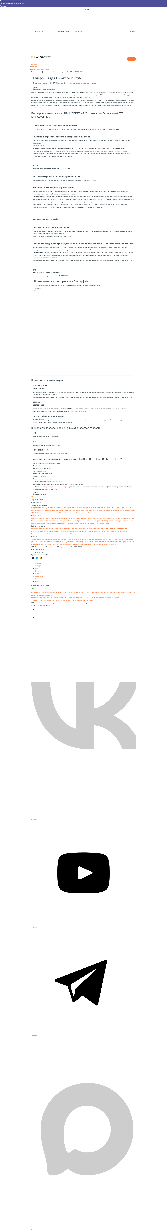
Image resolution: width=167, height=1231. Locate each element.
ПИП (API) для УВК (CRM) (100, 521)
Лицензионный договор (98, 592)
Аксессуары (112, 544)
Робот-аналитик (52, 534)
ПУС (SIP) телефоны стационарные (74, 542)
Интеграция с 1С (93, 523)
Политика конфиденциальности (61, 600)
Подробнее (3, 6)
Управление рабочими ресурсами (57, 521)
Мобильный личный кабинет (59, 510)
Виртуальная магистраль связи (79, 510)
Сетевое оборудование (122, 542)
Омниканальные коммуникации (75, 518)
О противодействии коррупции (83, 600)
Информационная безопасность (57, 539)
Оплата (37, 573)
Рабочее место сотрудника (112, 518)
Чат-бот (45, 529)
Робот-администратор (38, 521)
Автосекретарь (54, 513)
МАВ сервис (80, 508)
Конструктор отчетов (127, 518)
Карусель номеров (90, 508)
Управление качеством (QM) (88, 529)
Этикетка (72, 508)
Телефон (35, 476)
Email (34, 471)
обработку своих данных (55, 481)
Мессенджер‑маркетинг (39, 534)
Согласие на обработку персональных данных (75, 592)
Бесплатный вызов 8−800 (116, 539)
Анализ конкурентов (66, 531)
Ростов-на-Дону (39, 31)
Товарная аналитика (94, 531)
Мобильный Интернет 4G (85, 544)
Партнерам (38, 566)
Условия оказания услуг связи (41, 600)
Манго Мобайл (121, 510)
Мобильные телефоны (101, 544)
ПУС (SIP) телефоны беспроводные (57, 544)
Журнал (37, 581)
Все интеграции (104, 523)
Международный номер (100, 539)
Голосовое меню (44, 510)
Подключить (36, 87)
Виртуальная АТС (37, 508)
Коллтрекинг (35, 531)
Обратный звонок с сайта (67, 513)
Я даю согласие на (49, 481)
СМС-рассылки (95, 510)
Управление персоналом (94, 518)
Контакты (38, 579)
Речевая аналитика (54, 529)
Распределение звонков (108, 510)
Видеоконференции (122, 508)
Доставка (38, 571)
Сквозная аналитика (80, 531)
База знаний (72, 521)
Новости (37, 568)
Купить (131, 59)
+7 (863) (63, 31)
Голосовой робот (37, 529)
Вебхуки (85, 523)
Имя (34, 466)
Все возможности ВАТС (83, 513)
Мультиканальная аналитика (50, 531)
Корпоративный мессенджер (106, 508)
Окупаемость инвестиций (118, 531)
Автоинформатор (43, 513)
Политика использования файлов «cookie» (45, 598)
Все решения (48, 542)
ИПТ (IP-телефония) (49, 508)
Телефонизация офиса (38, 539)
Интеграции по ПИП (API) (74, 523)
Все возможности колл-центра (47, 523)
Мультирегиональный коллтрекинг (81, 534)
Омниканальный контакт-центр (41, 518)
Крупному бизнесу (74, 539)
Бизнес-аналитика (103, 529)
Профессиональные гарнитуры (104, 542)
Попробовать (37, 288)
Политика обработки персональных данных (45, 592)
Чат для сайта (113, 521)
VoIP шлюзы (73, 544)
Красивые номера (86, 539)
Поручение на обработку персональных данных (75, 598)
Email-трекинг (105, 531)
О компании (39, 576)
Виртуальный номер (62, 508)
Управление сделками (84, 521)
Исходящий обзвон (58, 518)
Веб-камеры (90, 542)
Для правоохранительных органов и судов (105, 598)
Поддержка (78, 31)
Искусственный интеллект (70, 529)
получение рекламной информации (55, 487)
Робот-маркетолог (64, 534)
